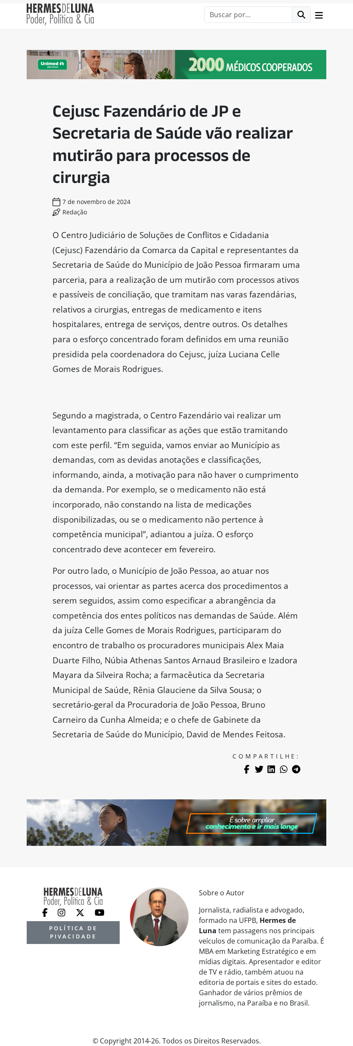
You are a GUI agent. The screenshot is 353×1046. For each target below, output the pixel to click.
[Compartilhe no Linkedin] (271, 769)
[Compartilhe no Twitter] (259, 769)
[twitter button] (81, 911)
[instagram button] (62, 911)
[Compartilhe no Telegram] (296, 769)
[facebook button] (46, 911)
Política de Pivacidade (73, 932)
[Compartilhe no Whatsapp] (283, 769)
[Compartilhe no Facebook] (246, 769)
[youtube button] (100, 911)
